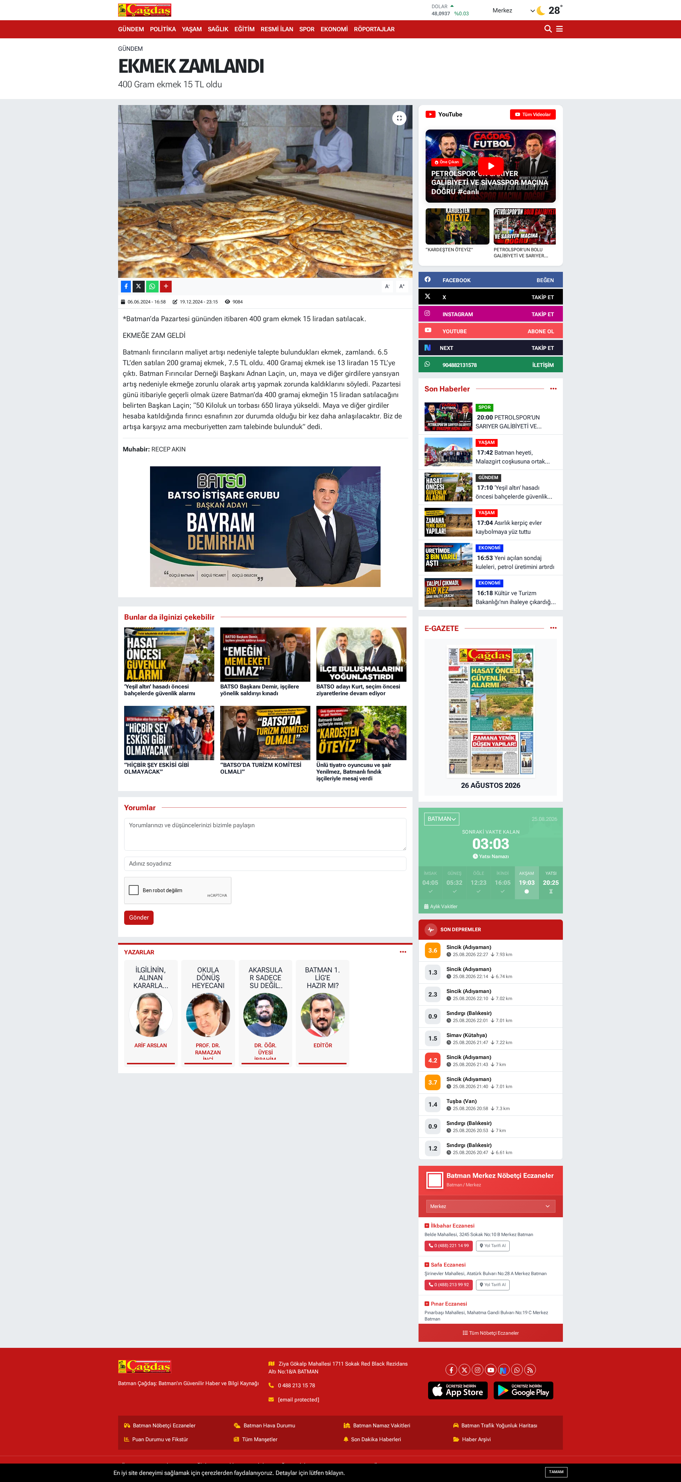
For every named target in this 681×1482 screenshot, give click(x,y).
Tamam (556, 1472)
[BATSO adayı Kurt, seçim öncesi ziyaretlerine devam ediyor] (361, 654)
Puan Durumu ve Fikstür (160, 1439)
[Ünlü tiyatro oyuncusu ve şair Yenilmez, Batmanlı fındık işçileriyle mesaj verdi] (361, 732)
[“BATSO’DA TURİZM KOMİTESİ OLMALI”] (265, 732)
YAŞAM (192, 29)
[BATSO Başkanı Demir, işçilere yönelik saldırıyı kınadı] (265, 654)
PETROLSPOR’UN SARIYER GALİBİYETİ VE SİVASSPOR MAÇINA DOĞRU (513, 422)
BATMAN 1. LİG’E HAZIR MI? (322, 977)
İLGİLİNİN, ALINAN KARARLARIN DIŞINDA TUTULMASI (150, 977)
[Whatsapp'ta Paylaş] (152, 286)
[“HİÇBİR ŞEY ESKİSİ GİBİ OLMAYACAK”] (169, 732)
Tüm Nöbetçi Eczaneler (494, 1333)
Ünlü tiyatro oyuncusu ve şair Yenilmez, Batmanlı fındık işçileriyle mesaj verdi (353, 772)
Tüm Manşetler (259, 1439)
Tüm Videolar (536, 114)
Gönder (139, 917)
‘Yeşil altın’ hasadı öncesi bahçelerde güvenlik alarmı (159, 690)
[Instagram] (477, 1370)
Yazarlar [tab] (139, 952)
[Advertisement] (87, 150)
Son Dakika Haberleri (376, 1439)
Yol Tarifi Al (495, 1245)
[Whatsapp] (517, 1370)
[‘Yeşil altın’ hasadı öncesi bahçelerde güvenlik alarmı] (169, 654)
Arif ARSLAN (150, 1045)
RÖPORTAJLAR (374, 29)
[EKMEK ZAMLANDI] (265, 191)
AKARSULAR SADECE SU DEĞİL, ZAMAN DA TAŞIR (265, 977)
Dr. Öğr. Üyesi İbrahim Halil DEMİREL (265, 1051)
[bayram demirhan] (265, 526)
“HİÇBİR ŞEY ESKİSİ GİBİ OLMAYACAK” (156, 768)
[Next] (504, 1370)
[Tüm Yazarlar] (403, 952)
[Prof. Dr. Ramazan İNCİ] (208, 1014)
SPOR (307, 29)
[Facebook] (451, 1370)
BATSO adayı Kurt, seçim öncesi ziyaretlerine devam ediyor (358, 690)
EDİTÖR (323, 1045)
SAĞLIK (218, 29)
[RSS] (530, 1370)
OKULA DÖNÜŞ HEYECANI (208, 977)
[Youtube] (491, 1370)
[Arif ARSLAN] (151, 1014)
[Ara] (548, 29)
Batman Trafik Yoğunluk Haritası (499, 1425)
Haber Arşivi (476, 1439)
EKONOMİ (334, 29)
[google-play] (523, 1390)
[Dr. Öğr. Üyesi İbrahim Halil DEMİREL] (265, 1014)
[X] (464, 1370)
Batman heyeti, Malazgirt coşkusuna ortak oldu (510, 457)
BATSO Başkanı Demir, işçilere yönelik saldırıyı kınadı (259, 690)
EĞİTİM (244, 29)
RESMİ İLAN (277, 29)
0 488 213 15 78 (296, 1385)
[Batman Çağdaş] (144, 9)
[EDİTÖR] (322, 1014)
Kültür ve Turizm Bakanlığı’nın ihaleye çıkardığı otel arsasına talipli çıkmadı (514, 598)
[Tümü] (553, 388)
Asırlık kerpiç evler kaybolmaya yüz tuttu (509, 527)
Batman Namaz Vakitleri (381, 1425)
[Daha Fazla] (166, 286)
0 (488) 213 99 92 (451, 1284)
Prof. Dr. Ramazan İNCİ (208, 1051)
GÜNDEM (131, 29)
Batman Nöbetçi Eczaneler (164, 1425)
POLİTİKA (163, 29)
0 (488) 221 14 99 (451, 1245)
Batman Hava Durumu (269, 1425)
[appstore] (458, 1390)
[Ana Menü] (558, 29)
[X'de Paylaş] (139, 286)
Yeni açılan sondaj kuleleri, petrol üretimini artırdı (515, 562)
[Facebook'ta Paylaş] (126, 286)
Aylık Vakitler (443, 906)
